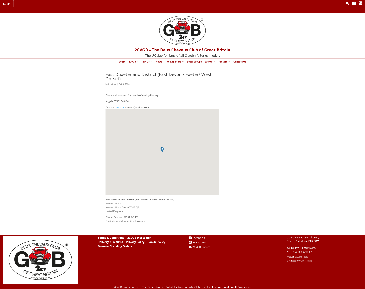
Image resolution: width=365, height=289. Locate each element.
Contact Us (239, 62)
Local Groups (194, 62)
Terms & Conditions (111, 238)
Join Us (146, 62)
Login (7, 4)
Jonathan (112, 84)
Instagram (199, 242)
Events (208, 62)
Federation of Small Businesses (231, 287)
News (159, 62)
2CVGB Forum (201, 247)
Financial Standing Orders (115, 246)
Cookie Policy (156, 242)
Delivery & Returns (110, 242)
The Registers (173, 62)
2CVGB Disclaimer (139, 238)
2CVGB (132, 62)
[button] (162, 149)
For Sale (222, 62)
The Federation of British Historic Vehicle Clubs (171, 287)
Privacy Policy (135, 242)
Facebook (198, 238)
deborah (120, 107)
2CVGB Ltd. (293, 257)
